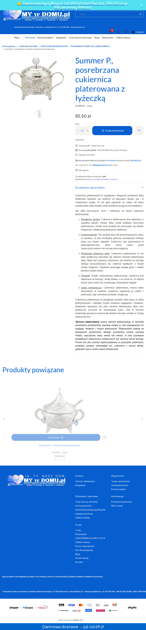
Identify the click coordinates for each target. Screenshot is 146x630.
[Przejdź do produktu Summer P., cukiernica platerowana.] (60, 409)
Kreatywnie (81, 534)
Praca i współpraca (84, 546)
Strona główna (8, 46)
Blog (77, 554)
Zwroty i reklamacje (85, 481)
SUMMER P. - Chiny (83, 106)
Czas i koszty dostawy (86, 501)
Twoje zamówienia (120, 481)
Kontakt (79, 562)
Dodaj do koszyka (114, 130)
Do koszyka (54, 437)
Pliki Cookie (117, 505)
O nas (78, 530)
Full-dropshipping (84, 550)
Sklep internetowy (69, 620)
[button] (140, 14)
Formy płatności (83, 505)
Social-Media (81, 558)
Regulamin (80, 485)
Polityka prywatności (121, 501)
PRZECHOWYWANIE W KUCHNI (54, 46)
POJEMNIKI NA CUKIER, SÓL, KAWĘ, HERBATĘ (90, 46)
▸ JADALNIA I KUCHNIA (28, 46)
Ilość (77, 124)
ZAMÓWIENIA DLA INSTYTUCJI (90, 538)
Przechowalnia (118, 489)
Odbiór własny (82, 517)
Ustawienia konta (119, 485)
